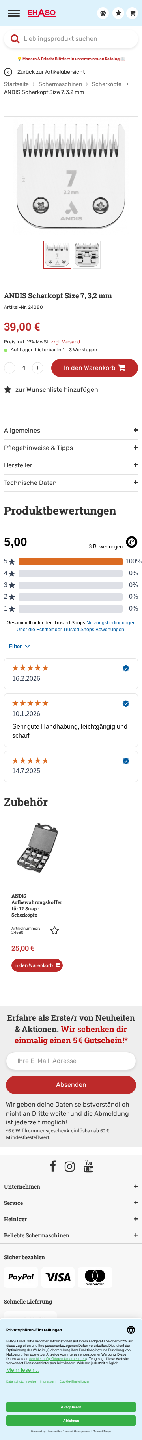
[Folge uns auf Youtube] (92, 1167)
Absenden (71, 1084)
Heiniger (15, 1219)
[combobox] (71, 39)
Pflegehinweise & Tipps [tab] (38, 448)
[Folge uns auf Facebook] (56, 1167)
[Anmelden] (102, 13)
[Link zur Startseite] (42, 13)
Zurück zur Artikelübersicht (50, 72)
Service (13, 1202)
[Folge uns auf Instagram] (73, 1167)
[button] (56, 930)
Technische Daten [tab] (30, 482)
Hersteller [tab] (18, 465)
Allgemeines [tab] (22, 430)
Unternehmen (22, 1186)
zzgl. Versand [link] (65, 342)
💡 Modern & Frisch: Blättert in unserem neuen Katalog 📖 (71, 59)
